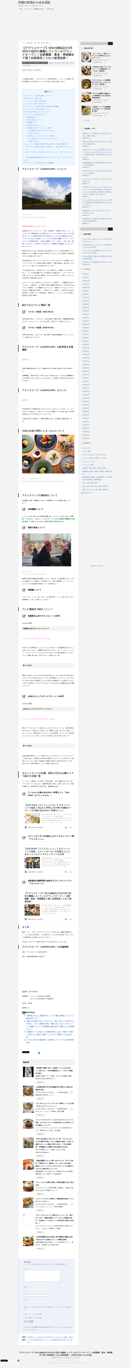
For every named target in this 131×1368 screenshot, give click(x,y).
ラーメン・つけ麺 (87, 464)
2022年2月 (85, 314)
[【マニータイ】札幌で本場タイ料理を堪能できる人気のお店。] (28, 1191)
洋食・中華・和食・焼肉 (89, 483)
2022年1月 (85, 317)
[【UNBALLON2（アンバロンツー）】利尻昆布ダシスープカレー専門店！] (86, 74)
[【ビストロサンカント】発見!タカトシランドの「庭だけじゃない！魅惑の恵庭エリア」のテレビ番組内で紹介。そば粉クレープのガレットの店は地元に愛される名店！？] (28, 1223)
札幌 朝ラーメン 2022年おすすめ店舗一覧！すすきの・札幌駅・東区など (50, 1337)
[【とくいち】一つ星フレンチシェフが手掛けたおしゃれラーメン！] (86, 61)
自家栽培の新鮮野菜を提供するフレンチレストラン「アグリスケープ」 (49, 157)
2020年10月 (86, 364)
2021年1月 (85, 354)
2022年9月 (85, 290)
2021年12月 (86, 321)
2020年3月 (85, 381)
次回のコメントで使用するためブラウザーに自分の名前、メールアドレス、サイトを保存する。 (47, 1308)
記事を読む (40, 1082)
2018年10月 (86, 438)
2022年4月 (85, 307)
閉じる (50, 91)
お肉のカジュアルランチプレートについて (42, 138)
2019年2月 (85, 425)
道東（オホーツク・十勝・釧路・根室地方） (95, 489)
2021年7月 (85, 334)
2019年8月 (85, 404)
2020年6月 (85, 378)
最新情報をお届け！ (39, 9)
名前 (25, 1287)
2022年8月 (85, 294)
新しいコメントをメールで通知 (34, 1314)
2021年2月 (85, 351)
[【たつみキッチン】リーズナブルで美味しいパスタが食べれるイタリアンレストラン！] (28, 1112)
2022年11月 (86, 284)
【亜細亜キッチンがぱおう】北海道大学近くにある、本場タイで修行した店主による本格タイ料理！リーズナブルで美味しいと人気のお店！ (49, 1034)
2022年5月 (85, 304)
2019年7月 (85, 408)
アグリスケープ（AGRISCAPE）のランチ (37, 109)
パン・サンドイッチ (88, 461)
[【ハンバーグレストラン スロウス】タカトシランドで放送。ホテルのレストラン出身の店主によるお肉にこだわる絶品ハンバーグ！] (28, 1128)
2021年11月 (86, 324)
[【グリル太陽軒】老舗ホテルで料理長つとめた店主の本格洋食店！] (86, 101)
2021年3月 (85, 347)
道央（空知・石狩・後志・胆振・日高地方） (95, 486)
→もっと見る (86, 120)
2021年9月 (85, 327)
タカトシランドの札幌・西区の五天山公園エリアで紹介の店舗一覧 (45, 144)
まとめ (26, 160)
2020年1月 (85, 388)
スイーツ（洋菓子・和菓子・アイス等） (94, 458)
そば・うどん (86, 448)
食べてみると (33, 133)
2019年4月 (85, 418)
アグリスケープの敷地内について (34, 114)
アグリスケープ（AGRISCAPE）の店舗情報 (38, 163)
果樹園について (31, 122)
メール (26, 1293)
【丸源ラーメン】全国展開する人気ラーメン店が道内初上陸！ (101, 109)
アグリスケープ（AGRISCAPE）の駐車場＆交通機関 (41, 106)
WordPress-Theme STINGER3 (65, 1360)
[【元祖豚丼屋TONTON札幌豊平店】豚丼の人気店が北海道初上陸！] (28, 1095)
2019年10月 (86, 398)
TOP (20, 9)
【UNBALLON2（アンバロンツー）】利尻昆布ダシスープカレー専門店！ (101, 69)
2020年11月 (86, 361)
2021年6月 (85, 337)
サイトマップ (27, 9)
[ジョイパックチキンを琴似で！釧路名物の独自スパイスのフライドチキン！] (28, 1207)
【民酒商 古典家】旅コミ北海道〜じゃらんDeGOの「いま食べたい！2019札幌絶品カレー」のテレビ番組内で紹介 (54, 1070)
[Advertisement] (65, 24)
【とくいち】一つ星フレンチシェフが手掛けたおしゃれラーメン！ (101, 56)
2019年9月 (85, 401)
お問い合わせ (50, 9)
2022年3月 (85, 311)
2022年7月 (85, 297)
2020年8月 (85, 371)
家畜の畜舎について (33, 120)
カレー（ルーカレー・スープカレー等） (94, 454)
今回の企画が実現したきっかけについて (36, 112)
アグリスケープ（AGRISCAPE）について (37, 95)
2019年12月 (86, 391)
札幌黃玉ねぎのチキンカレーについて (41, 130)
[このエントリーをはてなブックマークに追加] (39, 1052)
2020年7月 (85, 374)
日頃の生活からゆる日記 (34, 2)
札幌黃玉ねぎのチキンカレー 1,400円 (38, 128)
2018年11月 (86, 435)
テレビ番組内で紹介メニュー (33, 125)
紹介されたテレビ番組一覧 (32, 98)
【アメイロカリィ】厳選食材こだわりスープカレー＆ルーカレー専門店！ (101, 82)
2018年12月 (86, 431)
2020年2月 (85, 384)
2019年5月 (85, 414)
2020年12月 (86, 357)
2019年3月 (85, 421)
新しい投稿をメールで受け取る (34, 1318)
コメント (26, 1268)
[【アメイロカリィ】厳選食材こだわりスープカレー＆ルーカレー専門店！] (86, 88)
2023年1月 (85, 277)
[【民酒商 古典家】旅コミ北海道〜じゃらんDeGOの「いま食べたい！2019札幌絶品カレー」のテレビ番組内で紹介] (28, 1076)
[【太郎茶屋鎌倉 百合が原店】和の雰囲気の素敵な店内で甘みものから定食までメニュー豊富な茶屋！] (28, 1245)
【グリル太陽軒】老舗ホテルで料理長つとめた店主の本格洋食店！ (101, 96)
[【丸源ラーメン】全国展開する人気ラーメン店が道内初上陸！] (86, 114)
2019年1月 (85, 428)
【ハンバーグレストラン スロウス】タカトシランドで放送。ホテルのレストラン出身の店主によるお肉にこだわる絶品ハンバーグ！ (54, 1122)
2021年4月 (85, 344)
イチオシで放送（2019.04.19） (36, 104)
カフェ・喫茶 (86, 451)
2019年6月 (85, 411)
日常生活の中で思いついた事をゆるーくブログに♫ (65, 1357)
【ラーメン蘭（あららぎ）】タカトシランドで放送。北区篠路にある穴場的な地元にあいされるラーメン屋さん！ (97, 202)
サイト (26, 1299)
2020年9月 (85, 368)
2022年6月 (85, 300)
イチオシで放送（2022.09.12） (36, 101)
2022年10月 (86, 287)
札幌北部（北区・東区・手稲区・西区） (59, 62)
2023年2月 (85, 274)
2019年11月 (86, 394)
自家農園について (32, 117)
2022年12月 (86, 280)
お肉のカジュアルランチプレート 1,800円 (39, 136)
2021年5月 (85, 341)
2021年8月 (85, 331)
